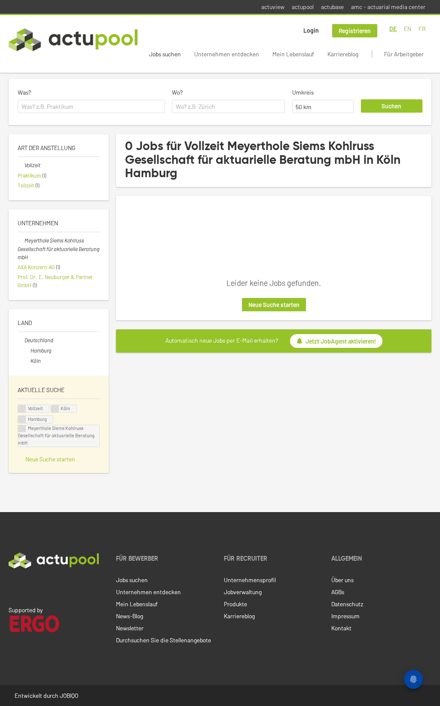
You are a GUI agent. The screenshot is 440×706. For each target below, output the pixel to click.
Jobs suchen (165, 54)
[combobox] (91, 107)
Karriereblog (342, 54)
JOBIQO (69, 695)
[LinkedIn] (13, 586)
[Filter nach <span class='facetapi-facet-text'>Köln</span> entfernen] (55, 408)
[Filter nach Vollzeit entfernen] (21, 165)
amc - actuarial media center (388, 6)
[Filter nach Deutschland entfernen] (21, 340)
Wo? (177, 92)
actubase (332, 6)
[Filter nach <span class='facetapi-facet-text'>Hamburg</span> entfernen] (22, 419)
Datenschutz (347, 604)
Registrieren (355, 30)
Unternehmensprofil (250, 579)
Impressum (345, 616)
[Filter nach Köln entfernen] (27, 360)
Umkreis (303, 92)
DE (393, 28)
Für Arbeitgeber (404, 54)
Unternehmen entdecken (226, 54)
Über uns (342, 579)
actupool (303, 6)
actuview (272, 6)
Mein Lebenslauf (293, 54)
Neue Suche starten (273, 304)
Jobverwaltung (243, 591)
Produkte (235, 604)
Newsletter (130, 628)
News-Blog (129, 616)
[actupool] (73, 39)
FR (422, 28)
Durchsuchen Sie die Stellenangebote (163, 640)
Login (311, 30)
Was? (24, 92)
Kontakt (341, 628)
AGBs (337, 591)
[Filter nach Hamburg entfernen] (27, 350)
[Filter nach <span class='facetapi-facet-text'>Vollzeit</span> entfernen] (22, 408)
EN (407, 28)
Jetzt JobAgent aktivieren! (341, 341)
